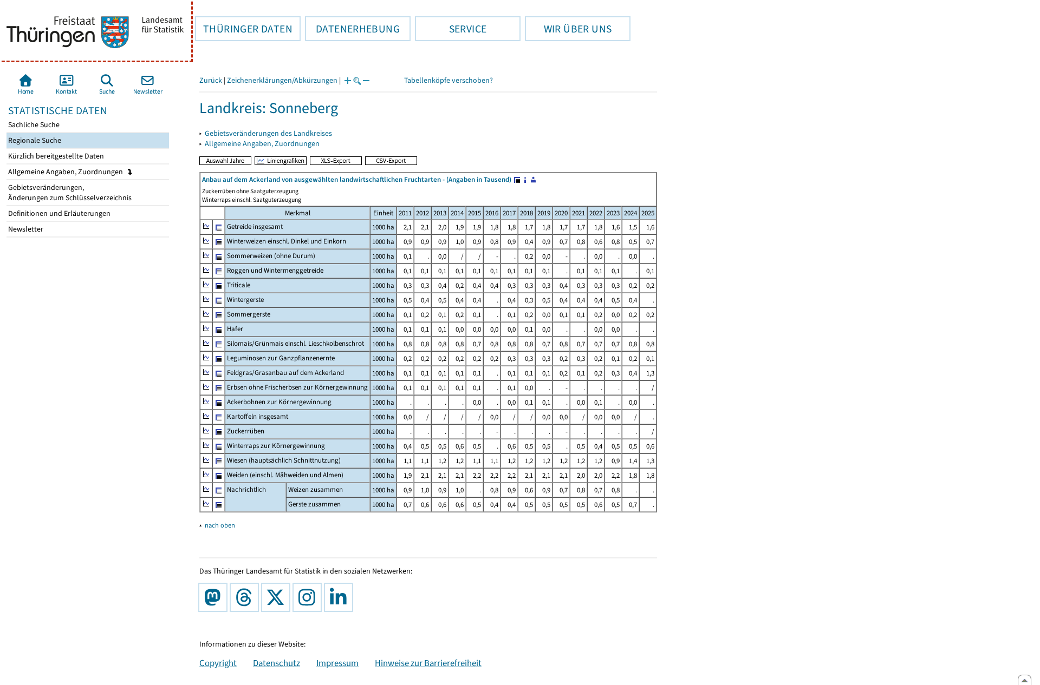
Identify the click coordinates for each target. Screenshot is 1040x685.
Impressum (337, 663)
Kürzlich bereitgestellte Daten (55, 156)
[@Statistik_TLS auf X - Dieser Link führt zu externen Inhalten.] (278, 597)
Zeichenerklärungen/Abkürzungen (282, 80)
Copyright (218, 663)
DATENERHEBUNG (352, 29)
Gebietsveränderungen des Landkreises (268, 133)
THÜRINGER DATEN (243, 29)
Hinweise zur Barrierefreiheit (428, 663)
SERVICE (450, 29)
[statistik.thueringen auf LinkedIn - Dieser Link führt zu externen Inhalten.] (340, 597)
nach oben (220, 525)
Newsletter (24, 229)
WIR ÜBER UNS (568, 29)
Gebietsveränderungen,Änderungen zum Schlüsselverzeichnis (69, 192)
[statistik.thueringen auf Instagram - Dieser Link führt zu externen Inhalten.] (309, 597)
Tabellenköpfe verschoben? (448, 80)
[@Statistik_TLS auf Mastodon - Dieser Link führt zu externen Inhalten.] (215, 597)
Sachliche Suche (33, 125)
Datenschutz (276, 663)
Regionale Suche (33, 140)
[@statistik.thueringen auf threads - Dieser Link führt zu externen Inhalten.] (246, 597)
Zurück (210, 80)
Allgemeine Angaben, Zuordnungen (66, 172)
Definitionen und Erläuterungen (58, 213)
